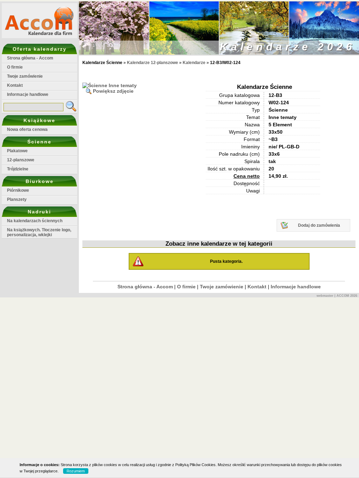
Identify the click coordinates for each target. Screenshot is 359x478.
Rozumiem (76, 471)
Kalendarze (194, 62)
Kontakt (15, 85)
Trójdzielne (17, 169)
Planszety (17, 199)
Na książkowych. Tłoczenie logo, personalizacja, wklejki (39, 232)
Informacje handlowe (27, 94)
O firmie (15, 67)
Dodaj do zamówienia (319, 225)
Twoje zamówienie (25, 76)
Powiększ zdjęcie (113, 91)
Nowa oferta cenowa (27, 129)
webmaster (325, 295)
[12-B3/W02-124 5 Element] (109, 85)
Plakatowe (17, 150)
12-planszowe (20, 159)
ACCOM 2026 (347, 295)
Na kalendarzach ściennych (34, 220)
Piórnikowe (18, 190)
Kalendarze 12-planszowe (152, 62)
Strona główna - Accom (30, 58)
